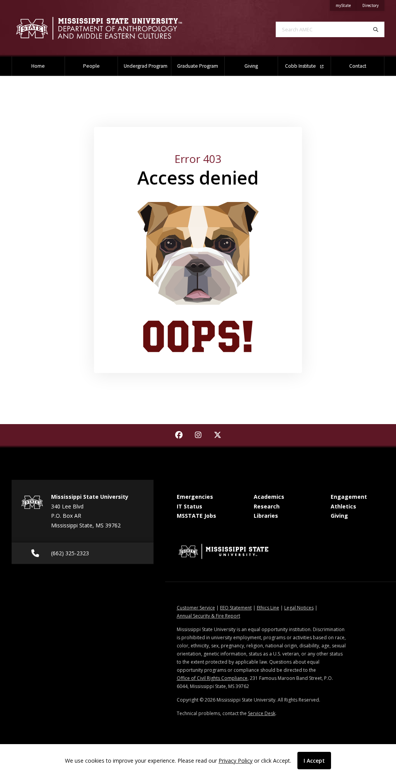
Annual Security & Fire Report (208, 616)
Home (38, 66)
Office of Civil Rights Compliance (212, 678)
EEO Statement (236, 607)
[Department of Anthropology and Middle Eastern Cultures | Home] (99, 28)
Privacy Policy (235, 760)
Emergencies (195, 496)
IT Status (189, 506)
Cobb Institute (301, 66)
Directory (373, 5)
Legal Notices (299, 607)
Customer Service (196, 607)
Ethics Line (268, 607)
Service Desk (261, 713)
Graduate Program (197, 66)
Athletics (343, 506)
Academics (269, 496)
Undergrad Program (145, 66)
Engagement (349, 496)
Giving (251, 66)
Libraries (266, 515)
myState (346, 5)
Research (267, 506)
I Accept (314, 760)
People (91, 66)
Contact (357, 66)
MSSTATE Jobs (196, 515)
